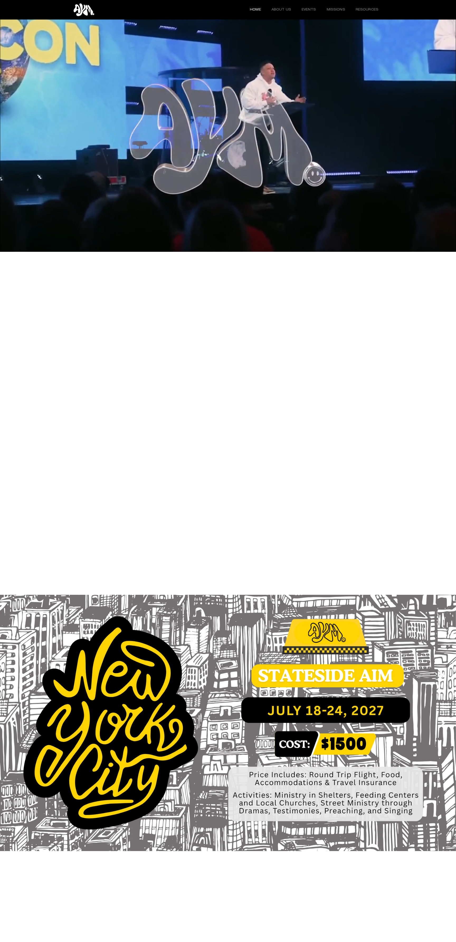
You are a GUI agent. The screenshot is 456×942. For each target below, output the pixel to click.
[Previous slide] (13, 723)
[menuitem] (255, 10)
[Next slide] (442, 723)
